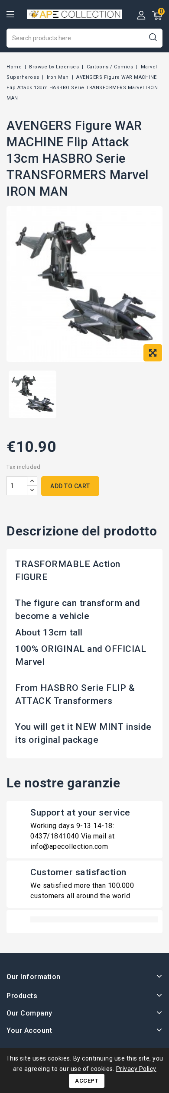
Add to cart (70, 486)
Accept (86, 1080)
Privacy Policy (136, 1068)
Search (152, 37)
